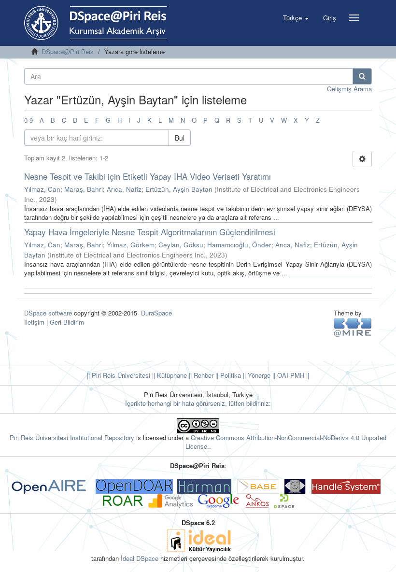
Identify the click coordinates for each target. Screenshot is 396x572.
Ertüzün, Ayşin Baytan (178, 189)
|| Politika (227, 375)
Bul (179, 138)
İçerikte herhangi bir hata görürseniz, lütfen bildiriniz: (198, 403)
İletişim (34, 322)
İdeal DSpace (139, 558)
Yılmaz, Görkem (131, 244)
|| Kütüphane (168, 375)
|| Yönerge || (258, 375)
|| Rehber (200, 375)
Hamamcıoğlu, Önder (239, 244)
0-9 (28, 120)
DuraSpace (156, 312)
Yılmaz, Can (42, 189)
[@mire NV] (353, 326)
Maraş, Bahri (83, 189)
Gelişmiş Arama (349, 88)
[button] (296, 18)
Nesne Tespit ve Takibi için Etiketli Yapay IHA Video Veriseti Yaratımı (147, 176)
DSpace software (48, 312)
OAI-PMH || (292, 375)
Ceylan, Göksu (180, 244)
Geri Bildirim (67, 322)
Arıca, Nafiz (124, 189)
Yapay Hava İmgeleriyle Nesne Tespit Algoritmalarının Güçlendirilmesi (149, 232)
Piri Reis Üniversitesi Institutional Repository (72, 437)
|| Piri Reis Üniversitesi (118, 375)
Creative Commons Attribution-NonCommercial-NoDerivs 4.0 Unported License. (286, 442)
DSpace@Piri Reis (68, 51)
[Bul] (362, 76)
